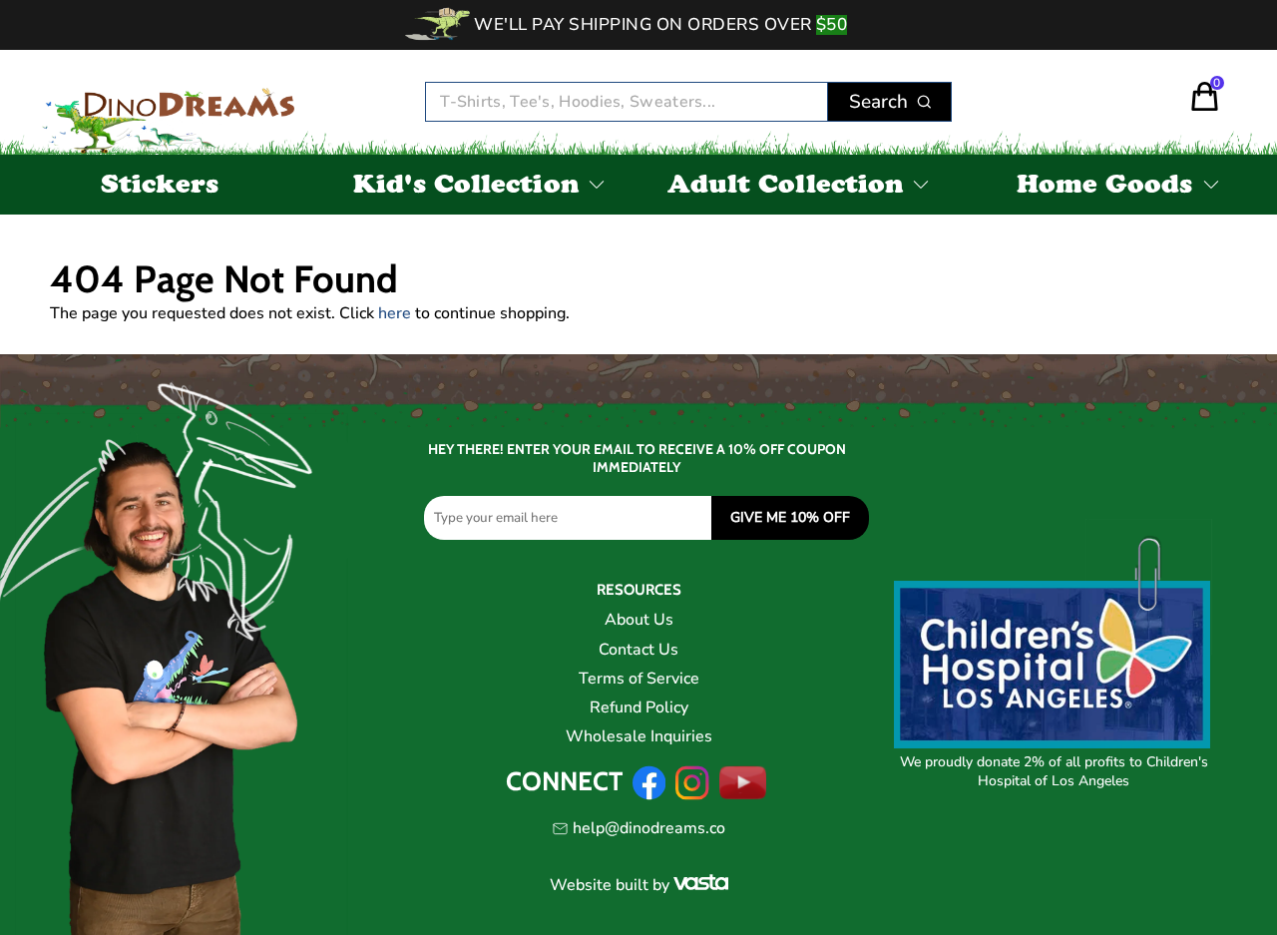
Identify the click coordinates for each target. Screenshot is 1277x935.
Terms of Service (639, 679)
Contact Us (638, 650)
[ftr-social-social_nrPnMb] (691, 795)
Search (878, 102)
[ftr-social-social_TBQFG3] (649, 795)
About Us (639, 620)
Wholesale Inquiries (639, 736)
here (394, 313)
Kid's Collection (466, 188)
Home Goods (1105, 188)
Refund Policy (639, 707)
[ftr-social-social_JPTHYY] (743, 795)
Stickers (160, 188)
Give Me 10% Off (790, 517)
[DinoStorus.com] (176, 103)
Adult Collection (785, 188)
